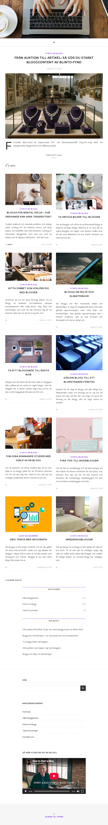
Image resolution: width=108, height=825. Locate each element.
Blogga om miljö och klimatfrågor (37, 654)
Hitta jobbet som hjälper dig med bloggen (41, 648)
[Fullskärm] (82, 791)
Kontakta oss (28, 737)
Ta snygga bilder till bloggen (79, 217)
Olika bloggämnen (28, 536)
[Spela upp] (25, 791)
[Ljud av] (78, 791)
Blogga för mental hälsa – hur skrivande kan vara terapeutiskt (50, 635)
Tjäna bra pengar (30, 610)
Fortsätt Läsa (54, 155)
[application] (54, 776)
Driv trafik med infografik (28, 539)
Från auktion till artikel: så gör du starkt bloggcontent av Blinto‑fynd (52, 629)
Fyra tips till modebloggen (79, 460)
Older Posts (14, 580)
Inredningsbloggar (79, 539)
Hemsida (26, 711)
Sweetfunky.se (54, 19)
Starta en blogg (54, 53)
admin (12, 165)
